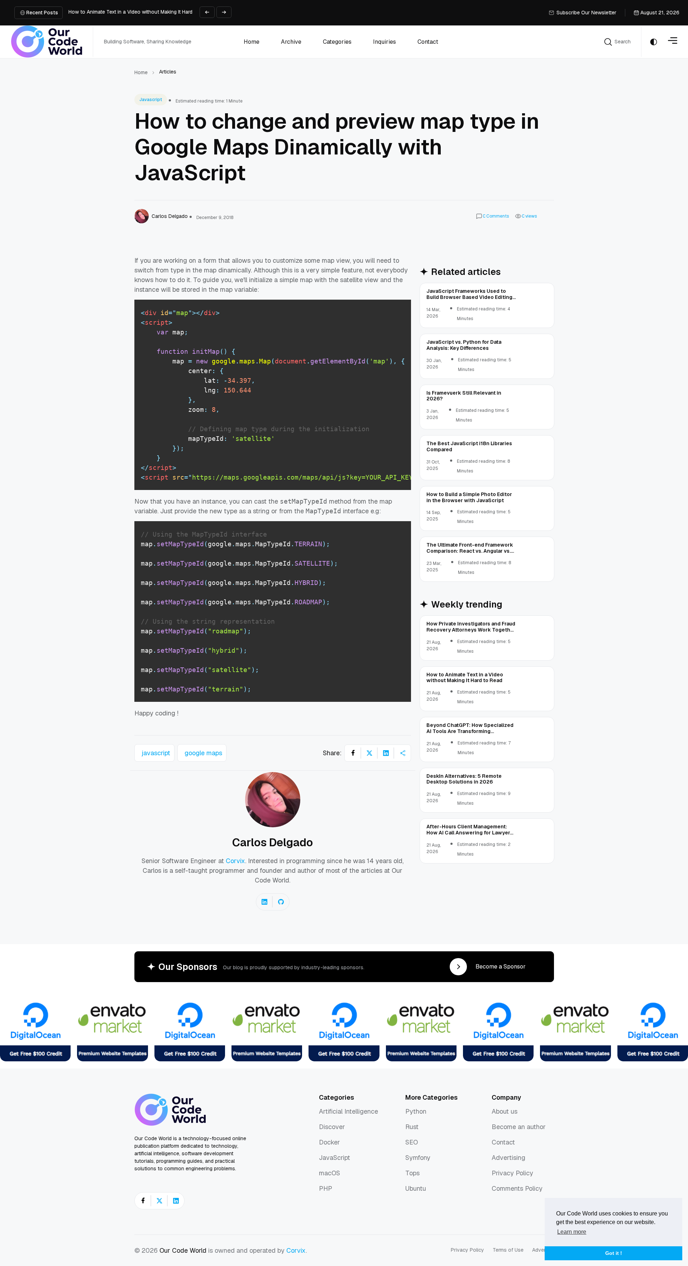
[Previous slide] (207, 12)
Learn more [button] (571, 1232)
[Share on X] (369, 753)
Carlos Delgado (272, 842)
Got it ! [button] (613, 1253)
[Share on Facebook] (353, 753)
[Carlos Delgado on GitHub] (281, 902)
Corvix (235, 861)
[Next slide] (223, 12)
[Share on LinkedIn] (386, 753)
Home (141, 72)
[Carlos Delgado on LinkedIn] (264, 902)
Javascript (150, 100)
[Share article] (402, 753)
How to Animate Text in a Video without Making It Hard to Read (140, 12)
